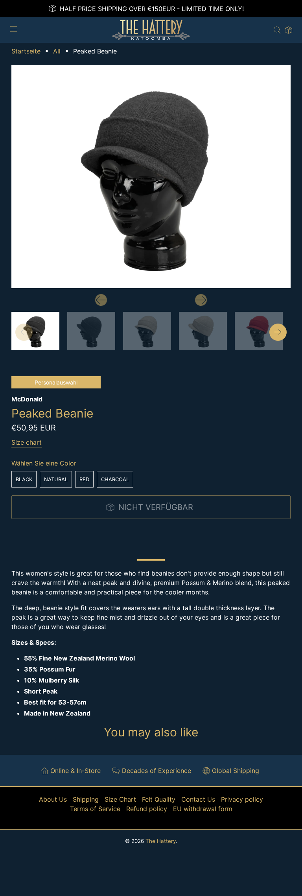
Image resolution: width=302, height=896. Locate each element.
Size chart (26, 442)
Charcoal (115, 479)
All (57, 51)
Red (84, 479)
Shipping (86, 799)
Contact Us (198, 799)
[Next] (201, 300)
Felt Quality (158, 799)
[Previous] (101, 300)
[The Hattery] (151, 30)
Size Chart (120, 799)
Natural (56, 479)
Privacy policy (242, 799)
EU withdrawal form (202, 809)
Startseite (26, 51)
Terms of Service (95, 809)
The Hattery (160, 841)
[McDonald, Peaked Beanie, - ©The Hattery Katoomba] (151, 177)
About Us (53, 799)
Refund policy (146, 809)
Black (24, 479)
